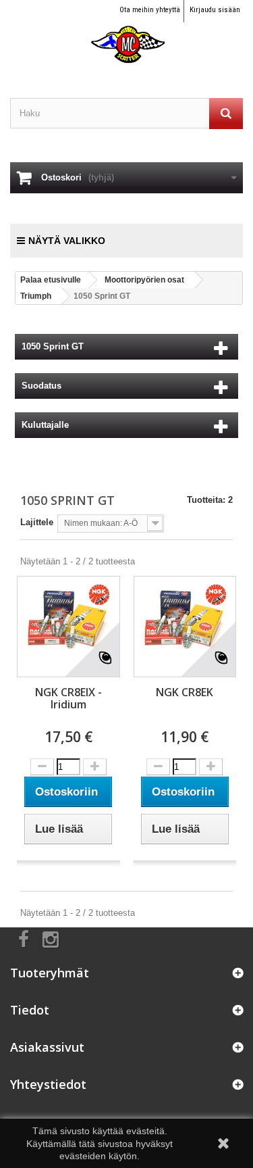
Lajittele (36, 522)
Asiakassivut (47, 1047)
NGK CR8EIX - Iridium (68, 698)
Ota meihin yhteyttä (149, 9)
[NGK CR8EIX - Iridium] (68, 619)
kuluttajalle (45, 425)
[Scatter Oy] (126, 32)
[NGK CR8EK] (185, 619)
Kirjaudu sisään (215, 9)
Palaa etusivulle (50, 280)
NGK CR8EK (184, 692)
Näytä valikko (66, 240)
